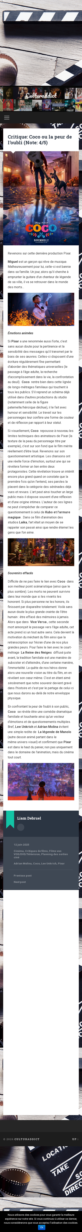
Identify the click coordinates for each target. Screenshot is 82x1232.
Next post (20, 881)
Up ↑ (75, 1139)
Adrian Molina (23, 863)
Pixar (61, 863)
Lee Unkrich (49, 863)
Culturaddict (41, 95)
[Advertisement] (41, 43)
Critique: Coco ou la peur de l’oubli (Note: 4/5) (40, 140)
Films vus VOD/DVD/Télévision (38, 852)
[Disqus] (41, 943)
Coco (36, 863)
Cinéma (19, 850)
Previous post (22, 875)
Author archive (20, 827)
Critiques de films (36, 850)
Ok (41, 1227)
